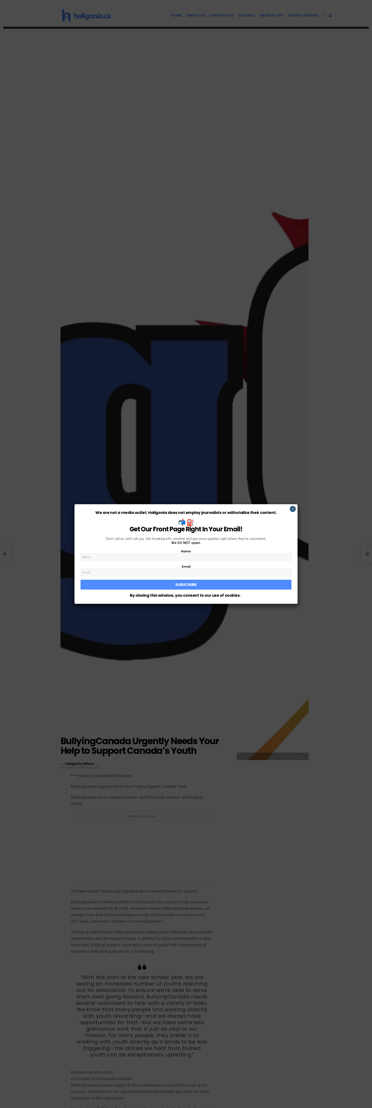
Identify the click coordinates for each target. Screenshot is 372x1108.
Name (186, 551)
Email (186, 566)
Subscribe (186, 584)
